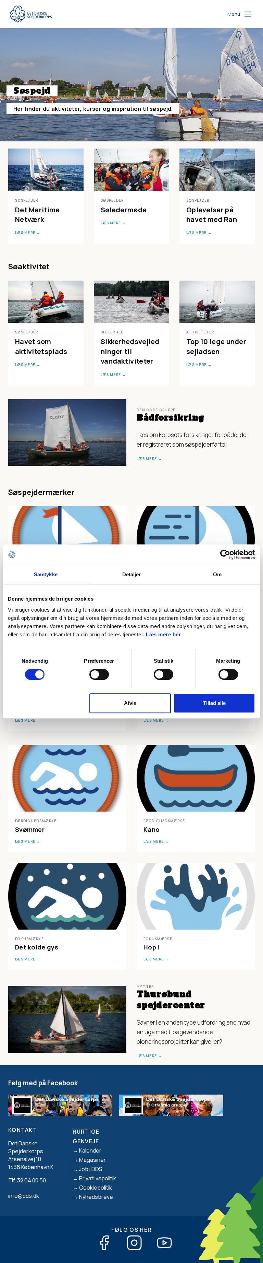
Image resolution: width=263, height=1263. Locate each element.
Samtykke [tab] (46, 574)
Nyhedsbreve (96, 1197)
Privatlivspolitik (97, 1178)
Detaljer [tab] (131, 574)
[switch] (99, 674)
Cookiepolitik (95, 1187)
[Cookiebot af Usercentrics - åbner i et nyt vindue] (225, 555)
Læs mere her (163, 634)
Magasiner (92, 1160)
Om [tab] (217, 574)
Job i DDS (90, 1169)
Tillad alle (214, 703)
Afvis (130, 703)
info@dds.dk (23, 1196)
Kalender (90, 1150)
